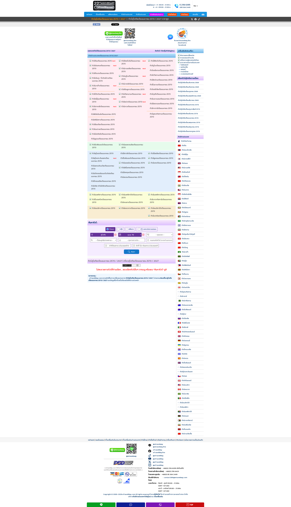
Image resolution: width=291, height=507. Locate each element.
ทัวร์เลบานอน (186, 278)
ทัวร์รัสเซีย (185, 318)
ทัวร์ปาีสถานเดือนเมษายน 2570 (162, 75)
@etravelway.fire (130, 40)
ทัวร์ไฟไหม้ (172, 14)
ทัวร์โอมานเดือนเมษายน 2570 (161, 84)
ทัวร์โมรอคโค (186, 429)
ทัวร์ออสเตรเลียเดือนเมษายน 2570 (132, 146)
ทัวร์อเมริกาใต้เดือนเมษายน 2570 (161, 209)
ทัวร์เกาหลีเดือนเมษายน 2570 (101, 108)
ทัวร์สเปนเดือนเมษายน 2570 (131, 177)
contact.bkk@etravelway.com (175, 477)
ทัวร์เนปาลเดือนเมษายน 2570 (103, 129)
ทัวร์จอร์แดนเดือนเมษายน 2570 (162, 70)
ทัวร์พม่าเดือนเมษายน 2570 (132, 101)
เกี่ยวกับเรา (171, 440)
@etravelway (131, 456)
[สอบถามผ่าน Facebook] (170, 37)
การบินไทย (184, 71)
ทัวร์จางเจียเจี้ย (187, 433)
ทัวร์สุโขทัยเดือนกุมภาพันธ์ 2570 (189, 109)
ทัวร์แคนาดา (186, 389)
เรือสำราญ (162, 440)
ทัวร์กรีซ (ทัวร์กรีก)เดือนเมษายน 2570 (103, 187)
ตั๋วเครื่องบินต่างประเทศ (131, 440)
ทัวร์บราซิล (185, 394)
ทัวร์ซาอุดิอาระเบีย (188, 221)
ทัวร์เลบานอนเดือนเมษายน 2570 (162, 98)
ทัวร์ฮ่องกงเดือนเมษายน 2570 (101, 67)
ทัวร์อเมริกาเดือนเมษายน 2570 (104, 208)
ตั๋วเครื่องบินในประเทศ (113, 440)
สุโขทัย (103, 234)
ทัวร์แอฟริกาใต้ (187, 411)
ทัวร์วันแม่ (184, 14)
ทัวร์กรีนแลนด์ (186, 380)
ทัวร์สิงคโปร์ (186, 172)
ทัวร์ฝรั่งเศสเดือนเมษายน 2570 (133, 167)
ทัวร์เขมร (185, 163)
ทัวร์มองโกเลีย (187, 150)
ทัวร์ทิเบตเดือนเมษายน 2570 (103, 73)
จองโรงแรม (99, 440)
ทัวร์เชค (184, 376)
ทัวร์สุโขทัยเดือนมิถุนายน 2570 (188, 127)
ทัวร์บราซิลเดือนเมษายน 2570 (162, 215)
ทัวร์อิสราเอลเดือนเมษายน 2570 (162, 103)
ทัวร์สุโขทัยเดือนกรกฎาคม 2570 (189, 131)
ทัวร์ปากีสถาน (186, 300)
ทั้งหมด (111, 229)
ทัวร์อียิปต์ (185, 198)
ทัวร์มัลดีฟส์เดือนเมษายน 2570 (104, 134)
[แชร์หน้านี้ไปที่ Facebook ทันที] (96, 25)
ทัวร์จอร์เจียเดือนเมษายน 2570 (161, 89)
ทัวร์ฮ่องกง (185, 238)
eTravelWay (157, 449)
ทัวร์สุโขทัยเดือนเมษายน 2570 (188, 118)
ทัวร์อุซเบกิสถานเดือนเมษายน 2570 (161, 115)
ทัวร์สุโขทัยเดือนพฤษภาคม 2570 (189, 122)
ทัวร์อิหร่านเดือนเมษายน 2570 (161, 79)
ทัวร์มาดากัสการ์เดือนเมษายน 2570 (161, 201)
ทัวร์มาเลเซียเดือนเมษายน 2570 (131, 70)
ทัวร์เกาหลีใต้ (186, 159)
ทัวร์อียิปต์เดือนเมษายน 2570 (162, 60)
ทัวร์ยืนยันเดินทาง (156, 14)
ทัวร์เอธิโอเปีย (186, 425)
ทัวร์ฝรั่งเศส (186, 323)
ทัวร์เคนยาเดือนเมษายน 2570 (131, 202)
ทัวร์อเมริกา (186, 385)
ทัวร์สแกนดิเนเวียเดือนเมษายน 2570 (102, 167)
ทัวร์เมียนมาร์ (186, 207)
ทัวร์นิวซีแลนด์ (186, 309)
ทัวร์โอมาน (185, 274)
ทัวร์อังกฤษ (185, 336)
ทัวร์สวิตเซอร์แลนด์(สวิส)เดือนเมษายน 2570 (102, 175)
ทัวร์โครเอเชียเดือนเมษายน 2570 (103, 181)
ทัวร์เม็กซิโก (185, 398)
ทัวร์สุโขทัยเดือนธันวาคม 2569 (188, 100)
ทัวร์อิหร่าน (185, 229)
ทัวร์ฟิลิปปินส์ (186, 265)
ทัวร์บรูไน (185, 283)
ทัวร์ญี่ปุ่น (185, 154)
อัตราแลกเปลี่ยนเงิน (187, 55)
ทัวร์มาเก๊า (185, 252)
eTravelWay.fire (159, 452)
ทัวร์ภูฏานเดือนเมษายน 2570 (102, 138)
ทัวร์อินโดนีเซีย (187, 194)
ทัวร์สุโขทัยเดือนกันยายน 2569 (188, 87)
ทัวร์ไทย (144, 440)
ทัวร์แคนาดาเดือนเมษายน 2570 (133, 208)
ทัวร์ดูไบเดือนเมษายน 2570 (160, 65)
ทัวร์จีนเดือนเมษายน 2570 (102, 60)
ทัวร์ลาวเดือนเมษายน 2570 (131, 106)
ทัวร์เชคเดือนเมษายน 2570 (161, 162)
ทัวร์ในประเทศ (141, 14)
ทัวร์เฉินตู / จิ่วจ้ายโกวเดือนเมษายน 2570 (102, 79)
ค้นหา (133, 251)
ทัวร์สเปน (185, 358)
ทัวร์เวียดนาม (186, 181)
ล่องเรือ (195, 14)
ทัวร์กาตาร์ (183, 296)
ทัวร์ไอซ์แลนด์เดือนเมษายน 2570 (133, 158)
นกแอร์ (183, 69)
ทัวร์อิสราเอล (186, 225)
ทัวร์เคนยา (185, 416)
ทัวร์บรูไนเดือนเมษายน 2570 (130, 77)
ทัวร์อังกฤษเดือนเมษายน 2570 (132, 172)
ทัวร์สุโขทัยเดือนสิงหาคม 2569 (188, 82)
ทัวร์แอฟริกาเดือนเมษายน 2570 (104, 194)
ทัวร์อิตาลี (185, 327)
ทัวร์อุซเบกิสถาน (185, 292)
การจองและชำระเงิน (187, 57)
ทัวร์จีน (184, 145)
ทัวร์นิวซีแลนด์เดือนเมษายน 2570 (102, 146)
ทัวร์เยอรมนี (186, 340)
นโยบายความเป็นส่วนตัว (194, 440)
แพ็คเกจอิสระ (113, 14)
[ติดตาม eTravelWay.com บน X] (192, 19)
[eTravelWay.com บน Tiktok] (199, 19)
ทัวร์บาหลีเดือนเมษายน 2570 (132, 83)
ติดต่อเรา (179, 440)
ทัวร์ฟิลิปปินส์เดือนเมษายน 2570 (103, 114)
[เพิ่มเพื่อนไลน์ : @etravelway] (117, 451)
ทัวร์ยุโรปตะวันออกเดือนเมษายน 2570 (100, 159)
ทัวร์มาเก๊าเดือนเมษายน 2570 (101, 87)
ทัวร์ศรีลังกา (186, 269)
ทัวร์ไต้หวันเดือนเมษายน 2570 (103, 94)
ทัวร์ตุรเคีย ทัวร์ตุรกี (188, 234)
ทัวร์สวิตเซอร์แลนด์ (188, 331)
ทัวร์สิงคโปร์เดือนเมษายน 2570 (131, 62)
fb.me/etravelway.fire (182, 40)
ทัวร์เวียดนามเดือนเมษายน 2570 (131, 95)
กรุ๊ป (121, 229)
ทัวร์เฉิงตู (185, 247)
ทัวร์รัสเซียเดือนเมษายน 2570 (162, 153)
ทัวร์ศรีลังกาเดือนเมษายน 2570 (103, 119)
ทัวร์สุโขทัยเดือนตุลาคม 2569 (188, 91)
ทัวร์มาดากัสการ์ (187, 420)
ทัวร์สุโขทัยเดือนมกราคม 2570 (188, 104)
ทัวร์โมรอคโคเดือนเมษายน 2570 (102, 201)
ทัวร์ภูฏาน (185, 212)
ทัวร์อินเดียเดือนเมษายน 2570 (103, 124)
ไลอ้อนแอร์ (184, 64)
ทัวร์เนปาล (185, 190)
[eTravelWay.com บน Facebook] (195, 19)
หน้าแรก (89, 14)
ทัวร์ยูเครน (185, 345)
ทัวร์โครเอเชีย (186, 349)
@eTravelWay (158, 455)
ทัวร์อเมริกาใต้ (184, 402)
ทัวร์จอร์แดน (186, 216)
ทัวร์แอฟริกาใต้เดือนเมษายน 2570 (132, 196)
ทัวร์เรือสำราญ (186, 141)
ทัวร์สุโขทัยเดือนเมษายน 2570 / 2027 (108, 19)
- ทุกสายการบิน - (133, 240)
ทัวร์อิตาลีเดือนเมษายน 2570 (131, 153)
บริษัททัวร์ (157, 494)
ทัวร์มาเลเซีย (186, 167)
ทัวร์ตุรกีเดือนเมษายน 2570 (160, 94)
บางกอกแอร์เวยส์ (187, 74)
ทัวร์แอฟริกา (184, 407)
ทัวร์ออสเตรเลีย (187, 305)
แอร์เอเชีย (184, 67)
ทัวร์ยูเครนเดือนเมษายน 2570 (162, 158)
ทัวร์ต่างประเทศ (126, 14)
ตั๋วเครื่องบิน (100, 14)
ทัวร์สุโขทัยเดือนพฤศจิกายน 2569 (189, 96)
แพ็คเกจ (131, 229)
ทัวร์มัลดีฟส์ (186, 256)
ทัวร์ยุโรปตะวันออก (186, 371)
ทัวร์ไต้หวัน (185, 176)
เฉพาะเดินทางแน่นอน (149, 229)
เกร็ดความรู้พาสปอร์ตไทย (189, 60)
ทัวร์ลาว (184, 203)
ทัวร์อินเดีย (185, 185)
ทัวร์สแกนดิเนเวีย (186, 367)
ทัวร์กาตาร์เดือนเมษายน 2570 (161, 108)
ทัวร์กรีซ (184, 354)
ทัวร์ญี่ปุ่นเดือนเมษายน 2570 (100, 100)
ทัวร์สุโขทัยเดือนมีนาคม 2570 (188, 113)
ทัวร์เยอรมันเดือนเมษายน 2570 (133, 162)
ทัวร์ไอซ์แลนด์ (186, 362)
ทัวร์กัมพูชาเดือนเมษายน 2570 (133, 89)
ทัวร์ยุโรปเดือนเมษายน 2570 (103, 153)
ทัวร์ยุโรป (183, 314)
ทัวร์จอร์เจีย (186, 287)
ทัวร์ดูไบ (184, 261)
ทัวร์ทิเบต (185, 243)
